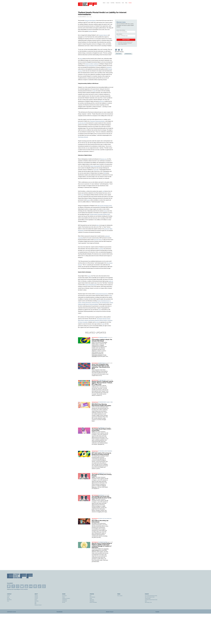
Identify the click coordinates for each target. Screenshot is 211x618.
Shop (126, 2)
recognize (97, 550)
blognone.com (103, 159)
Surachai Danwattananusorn (101, 293)
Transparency (64, 599)
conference (96, 63)
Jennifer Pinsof (102, 402)
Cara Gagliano (102, 380)
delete (97, 225)
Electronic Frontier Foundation (87, 4)
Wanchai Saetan (95, 302)
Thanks (157, 611)
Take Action (118, 2)
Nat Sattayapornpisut (104, 302)
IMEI (105, 173)
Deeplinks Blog (95, 337)
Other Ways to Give (148, 602)
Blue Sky (22, 586)
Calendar (36, 595)
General (8, 595)
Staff (35, 603)
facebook (13, 586)
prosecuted (106, 228)
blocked (105, 210)
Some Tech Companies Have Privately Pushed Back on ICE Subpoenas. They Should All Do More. (101, 366)
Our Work (112, 2)
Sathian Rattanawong (86, 302)
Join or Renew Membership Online (151, 595)
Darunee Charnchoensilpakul (91, 304)
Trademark (59, 611)
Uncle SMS (96, 169)
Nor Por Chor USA (82, 123)
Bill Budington (108, 518)
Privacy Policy (109, 611)
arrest (81, 58)
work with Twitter (98, 239)
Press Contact (119, 595)
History (36, 599)
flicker (31, 586)
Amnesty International (90, 320)
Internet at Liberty (89, 63)
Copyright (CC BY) (11, 611)
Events (91, 598)
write (103, 323)
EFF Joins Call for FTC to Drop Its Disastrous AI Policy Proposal (101, 453)
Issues (108, 2)
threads (44, 586)
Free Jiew (97, 322)
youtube (26, 586)
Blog (90, 595)
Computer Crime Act (103, 35)
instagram (17, 586)
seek (110, 295)
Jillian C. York (109, 402)
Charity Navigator (24, 589)
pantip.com (101, 101)
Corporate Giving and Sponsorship (151, 599)
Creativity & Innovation (66, 598)
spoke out (111, 281)
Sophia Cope (102, 518)
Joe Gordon (100, 248)
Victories (36, 598)
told (103, 191)
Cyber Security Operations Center (104, 205)
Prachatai (90, 31)
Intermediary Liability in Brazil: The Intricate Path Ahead (102, 340)
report (82, 194)
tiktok (39, 586)
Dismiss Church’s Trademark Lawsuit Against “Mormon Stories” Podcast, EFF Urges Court (102, 383)
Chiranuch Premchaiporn (90, 20)
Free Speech (118, 53)
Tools (123, 2)
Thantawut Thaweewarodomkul (97, 121)
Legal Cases (92, 599)
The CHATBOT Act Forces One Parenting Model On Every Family (101, 497)
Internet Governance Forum (91, 65)
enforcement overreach (97, 355)
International (128, 53)
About (104, 2)
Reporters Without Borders (101, 320)
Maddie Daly (101, 473)
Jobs (35, 602)
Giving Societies (148, 598)
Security (8, 598)
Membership (9, 599)
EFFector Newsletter (93, 602)
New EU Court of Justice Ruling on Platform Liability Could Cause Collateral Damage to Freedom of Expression (102, 545)
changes (102, 345)
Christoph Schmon (103, 542)
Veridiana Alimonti (103, 337)
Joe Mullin (101, 427)
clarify (94, 90)
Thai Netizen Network (83, 137)
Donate (130, 2)
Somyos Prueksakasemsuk (91, 284)
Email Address (119, 34)
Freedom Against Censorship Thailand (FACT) (100, 214)
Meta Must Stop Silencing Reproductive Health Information (101, 404)
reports (89, 275)
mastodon (9, 586)
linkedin (35, 586)
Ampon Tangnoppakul (95, 166)
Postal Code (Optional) (121, 30)
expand (88, 200)
